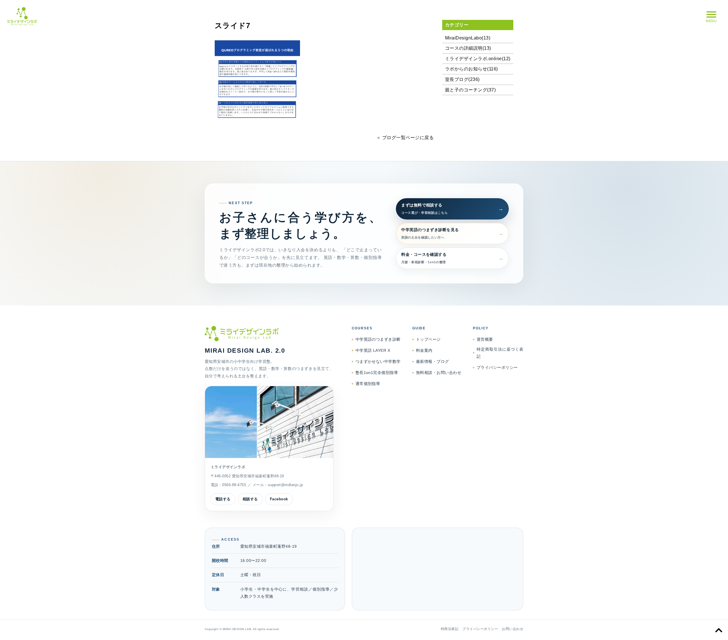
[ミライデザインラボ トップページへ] (269, 333)
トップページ (428, 339)
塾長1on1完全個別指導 (376, 372)
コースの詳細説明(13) (468, 48)
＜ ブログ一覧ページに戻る (405, 137)
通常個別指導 (367, 383)
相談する (250, 499)
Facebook (279, 499)
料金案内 (424, 350)
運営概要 (485, 339)
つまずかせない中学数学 (378, 361)
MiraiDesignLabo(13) (467, 37)
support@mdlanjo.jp (285, 485)
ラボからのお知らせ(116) (471, 68)
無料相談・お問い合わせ (438, 372)
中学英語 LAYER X (372, 350)
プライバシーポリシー (497, 367)
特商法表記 (449, 629)
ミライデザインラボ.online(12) (477, 58)
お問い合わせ (512, 629)
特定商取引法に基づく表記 (500, 353)
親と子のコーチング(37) (470, 89)
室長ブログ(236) (462, 79)
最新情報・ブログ (432, 361)
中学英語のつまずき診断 (378, 339)
